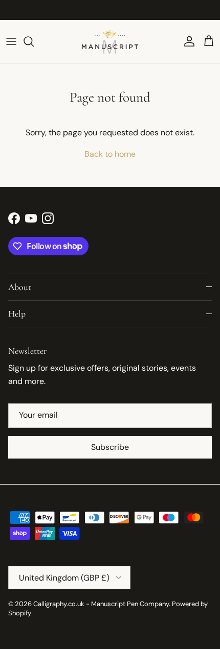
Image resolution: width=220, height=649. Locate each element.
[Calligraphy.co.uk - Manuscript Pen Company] (110, 41)
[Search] (34, 41)
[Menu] (11, 41)
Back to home (110, 154)
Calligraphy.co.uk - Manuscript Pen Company (101, 603)
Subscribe (110, 447)
